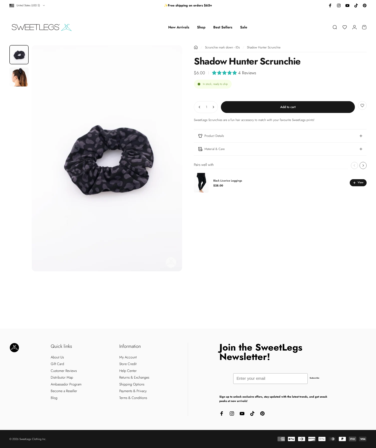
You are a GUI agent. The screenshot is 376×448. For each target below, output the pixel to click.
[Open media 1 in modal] (107, 158)
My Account (128, 357)
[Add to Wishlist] (362, 105)
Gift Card (57, 364)
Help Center (128, 371)
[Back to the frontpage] (196, 47)
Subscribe (314, 378)
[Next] (171, 158)
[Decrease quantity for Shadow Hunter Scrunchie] (198, 107)
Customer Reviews (64, 371)
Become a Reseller (64, 391)
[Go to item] (19, 54)
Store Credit (127, 364)
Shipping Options (131, 384)
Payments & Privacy (133, 391)
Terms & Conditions (133, 398)
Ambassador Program (66, 384)
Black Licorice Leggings (227, 181)
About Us (57, 357)
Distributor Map (62, 377)
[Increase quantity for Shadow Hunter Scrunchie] (214, 107)
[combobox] (27, 5)
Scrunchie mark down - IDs (222, 47)
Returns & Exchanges (134, 377)
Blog (54, 398)
